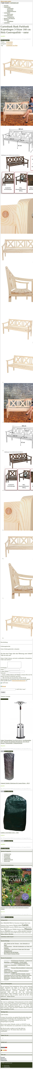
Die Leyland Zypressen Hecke (11, 954)
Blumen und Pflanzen (9, 18)
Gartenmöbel (7, 7)
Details (2, 751)
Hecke (16, 927)
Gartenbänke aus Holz (11, 45)
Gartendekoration (8, 15)
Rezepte (12, 931)
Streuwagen (10, 14)
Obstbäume (19, 929)
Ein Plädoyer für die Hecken (11, 952)
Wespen (29, 932)
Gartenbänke (10, 8)
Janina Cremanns (8, 971)
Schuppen (16, 931)
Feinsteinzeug (3, 925)
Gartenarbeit (7, 12)
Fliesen (7, 925)
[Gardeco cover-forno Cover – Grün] (15, 831)
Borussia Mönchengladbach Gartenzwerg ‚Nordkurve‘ (16, 971)
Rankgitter (3, 931)
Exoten (29, 922)
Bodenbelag (22, 922)
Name (3, 669)
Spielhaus (6, 932)
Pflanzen (28, 929)
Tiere (15, 932)
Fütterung (15, 925)
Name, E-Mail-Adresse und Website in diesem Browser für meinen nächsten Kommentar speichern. (16, 675)
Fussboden (11, 925)
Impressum (3, 1058)
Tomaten (23, 932)
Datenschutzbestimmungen (19, 680)
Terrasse (12, 932)
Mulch (6, 929)
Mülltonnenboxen (11, 11)
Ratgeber (7, 931)
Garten (25, 924)
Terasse (9, 932)
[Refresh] (3, 686)
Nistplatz (15, 929)
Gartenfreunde (5, 927)
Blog (13, 922)
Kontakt (3, 1057)
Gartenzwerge (10, 17)
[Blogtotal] (4, 1050)
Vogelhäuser (10, 21)
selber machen (22, 931)
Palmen (22, 929)
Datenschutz (4, 1060)
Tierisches (6, 20)
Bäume (26, 922)
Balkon (2, 922)
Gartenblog (7, 22)
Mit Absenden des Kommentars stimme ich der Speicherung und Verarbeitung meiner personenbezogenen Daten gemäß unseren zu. (15, 679)
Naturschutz (10, 929)
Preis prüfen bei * (5, 40)
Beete (11, 922)
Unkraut (26, 932)
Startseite (6, 5)
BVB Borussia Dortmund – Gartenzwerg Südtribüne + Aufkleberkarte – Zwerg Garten (18, 961)
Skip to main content (6, 1)
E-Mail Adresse (5, 671)
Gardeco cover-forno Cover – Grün (10, 832)
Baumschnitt (6, 922)
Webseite (3, 673)
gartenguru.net (8, 1063)
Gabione (20, 925)
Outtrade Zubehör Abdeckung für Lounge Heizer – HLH (15, 783)
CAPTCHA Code (20, 689)
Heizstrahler (10, 10)
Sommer (2, 932)
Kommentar (4, 667)
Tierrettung (19, 932)
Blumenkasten (17, 922)
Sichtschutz (28, 931)
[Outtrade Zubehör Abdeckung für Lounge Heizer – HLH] (9, 781)
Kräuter (2, 929)
